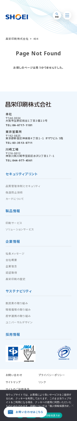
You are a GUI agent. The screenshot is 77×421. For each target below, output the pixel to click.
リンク (42, 382)
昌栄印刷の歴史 (16, 279)
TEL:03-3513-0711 (19, 143)
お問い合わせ (14, 375)
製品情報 (13, 211)
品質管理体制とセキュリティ (23, 186)
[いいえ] (72, 405)
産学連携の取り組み (18, 316)
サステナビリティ (19, 291)
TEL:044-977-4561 (19, 160)
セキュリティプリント (22, 174)
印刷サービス (14, 223)
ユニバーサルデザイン (19, 322)
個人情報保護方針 (50, 415)
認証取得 (11, 272)
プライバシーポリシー (51, 375)
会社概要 (11, 260)
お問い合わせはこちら (29, 412)
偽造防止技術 (14, 192)
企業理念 (11, 266)
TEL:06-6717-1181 (19, 125)
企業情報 (13, 242)
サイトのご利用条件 (18, 389)
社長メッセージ (15, 253)
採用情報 (13, 335)
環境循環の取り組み (18, 309)
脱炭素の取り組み (17, 303)
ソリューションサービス (20, 229)
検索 (57, 17)
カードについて (15, 199)
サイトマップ (13, 382)
